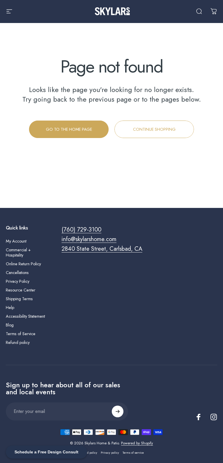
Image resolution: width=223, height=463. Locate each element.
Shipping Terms (19, 298)
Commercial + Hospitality (18, 252)
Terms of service (133, 452)
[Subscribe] (117, 411)
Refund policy (18, 342)
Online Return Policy (23, 263)
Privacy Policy (17, 281)
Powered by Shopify (137, 443)
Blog (10, 325)
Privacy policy (110, 452)
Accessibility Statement (25, 316)
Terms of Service (20, 333)
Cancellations (17, 272)
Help (10, 307)
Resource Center (20, 290)
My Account (16, 241)
